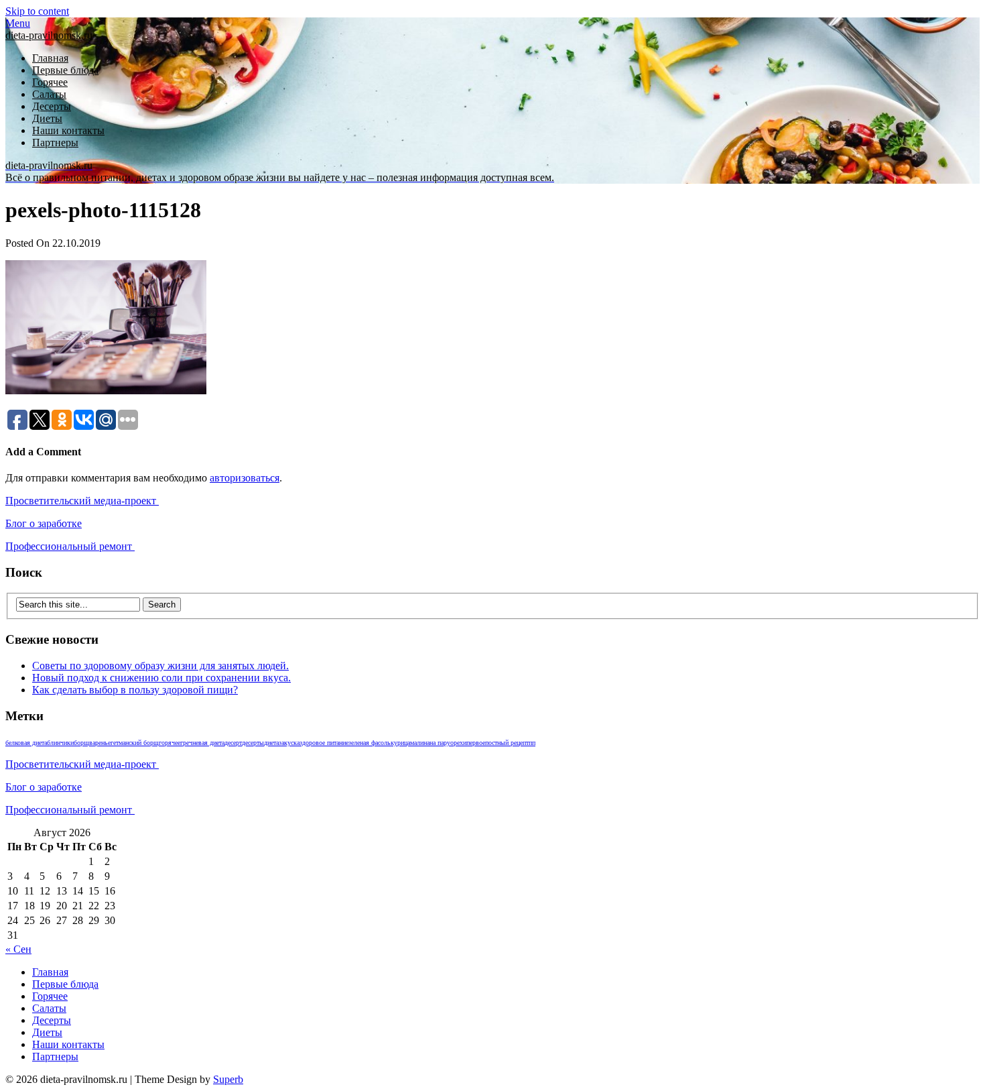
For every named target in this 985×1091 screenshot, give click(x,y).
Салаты (49, 94)
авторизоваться (244, 477)
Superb (228, 1079)
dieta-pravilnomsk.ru (48, 35)
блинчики (60, 742)
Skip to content (37, 11)
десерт (233, 742)
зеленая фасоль (369, 742)
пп (532, 742)
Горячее (50, 82)
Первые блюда (65, 70)
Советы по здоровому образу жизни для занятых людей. (160, 665)
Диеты (47, 118)
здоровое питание (324, 742)
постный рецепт (507, 742)
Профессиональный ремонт (70, 546)
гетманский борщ (135, 742)
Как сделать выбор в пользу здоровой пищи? (135, 689)
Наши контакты (68, 130)
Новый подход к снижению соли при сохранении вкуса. (161, 677)
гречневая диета (202, 742)
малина (420, 742)
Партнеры (55, 142)
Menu (17, 23)
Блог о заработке (43, 523)
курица (400, 742)
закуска (289, 742)
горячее (169, 742)
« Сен (18, 949)
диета (271, 742)
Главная (50, 58)
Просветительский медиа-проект (82, 500)
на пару (440, 742)
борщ (81, 742)
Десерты (51, 106)
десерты (253, 742)
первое (475, 742)
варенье (100, 742)
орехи (458, 742)
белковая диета (26, 742)
